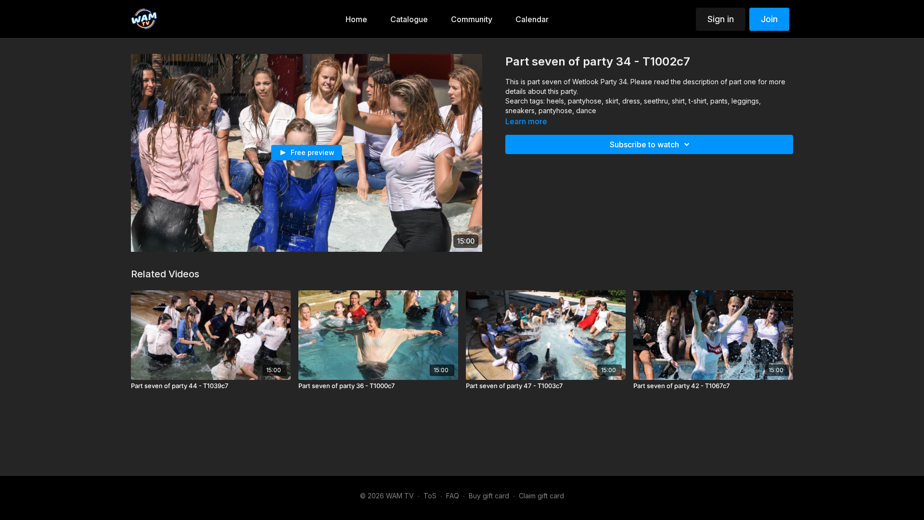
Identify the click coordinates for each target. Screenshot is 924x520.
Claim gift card (541, 496)
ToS (430, 496)
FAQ (452, 496)
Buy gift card (489, 496)
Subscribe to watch (644, 144)
